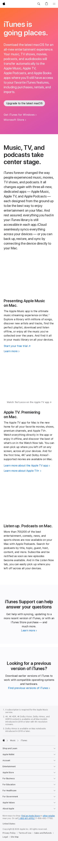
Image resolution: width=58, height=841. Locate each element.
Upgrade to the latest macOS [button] (24, 103)
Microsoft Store (14, 119)
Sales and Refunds (43, 833)
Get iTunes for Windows (19, 114)
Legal (5, 837)
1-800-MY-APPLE (26, 818)
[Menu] (54, 4)
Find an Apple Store (30, 816)
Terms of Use (25, 833)
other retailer (49, 816)
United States (9, 824)
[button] (39, 4)
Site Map (15, 837)
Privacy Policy (9, 833)
